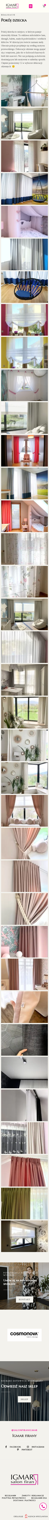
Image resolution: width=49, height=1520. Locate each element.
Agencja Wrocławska (38, 1516)
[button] (30, 6)
